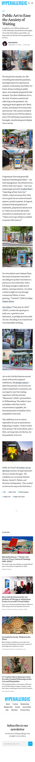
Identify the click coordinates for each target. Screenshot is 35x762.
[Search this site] (28, 3)
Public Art (7, 497)
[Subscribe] (30, 744)
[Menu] (32, 3)
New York (12, 492)
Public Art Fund (19, 497)
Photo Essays (23, 492)
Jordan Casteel (22, 382)
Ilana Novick (12, 42)
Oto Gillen (6, 307)
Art (3, 11)
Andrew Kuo (26, 189)
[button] (25, 704)
